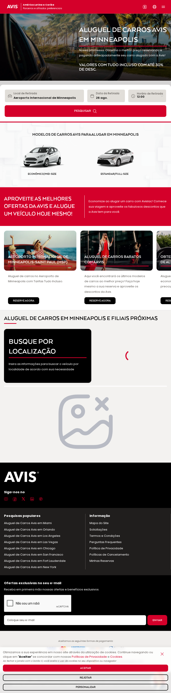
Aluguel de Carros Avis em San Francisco (33, 554)
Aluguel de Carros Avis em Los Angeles (32, 536)
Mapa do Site (99, 523)
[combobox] (47, 96)
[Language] (154, 6)
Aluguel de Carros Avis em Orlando (29, 529)
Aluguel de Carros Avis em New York (30, 567)
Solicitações (98, 529)
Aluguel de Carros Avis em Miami (28, 523)
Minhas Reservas (102, 561)
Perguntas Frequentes (106, 542)
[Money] (145, 6)
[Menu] (163, 7)
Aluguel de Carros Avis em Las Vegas (31, 542)
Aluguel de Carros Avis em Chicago (29, 548)
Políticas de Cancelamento (109, 554)
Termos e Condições (105, 536)
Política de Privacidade (106, 548)
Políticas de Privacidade (89, 657)
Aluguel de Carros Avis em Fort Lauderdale (35, 561)
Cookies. (116, 657)
